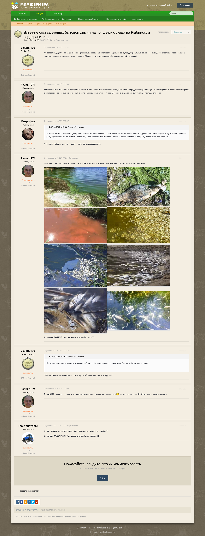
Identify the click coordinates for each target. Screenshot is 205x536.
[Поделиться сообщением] (189, 47)
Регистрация (185, 5)
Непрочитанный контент (89, 18)
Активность (137, 18)
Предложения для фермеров (57, 18)
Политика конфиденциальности (108, 527)
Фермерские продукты (27, 18)
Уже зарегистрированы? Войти (159, 5)
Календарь (58, 13)
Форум (39, 13)
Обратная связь (84, 527)
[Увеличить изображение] (75, 186)
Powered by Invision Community (102, 532)
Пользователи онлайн (116, 18)
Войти (102, 478)
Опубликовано (56, 47)
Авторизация (164, 31)
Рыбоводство (62, 40)
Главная (21, 13)
